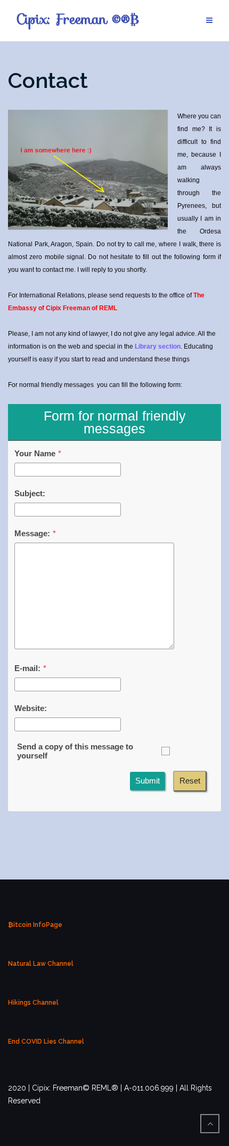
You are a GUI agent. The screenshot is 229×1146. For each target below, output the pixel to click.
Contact (48, 80)
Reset (189, 780)
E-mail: (27, 668)
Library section (158, 346)
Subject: (29, 493)
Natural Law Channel (40, 963)
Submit (147, 780)
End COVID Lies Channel (46, 1041)
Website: (30, 708)
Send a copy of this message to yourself (75, 751)
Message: (32, 533)
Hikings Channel (33, 1002)
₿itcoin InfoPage (35, 925)
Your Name (34, 453)
